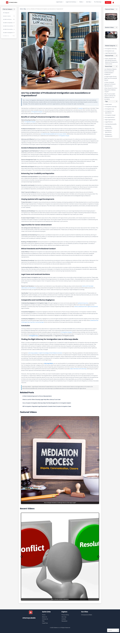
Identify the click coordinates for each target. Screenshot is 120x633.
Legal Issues (59, 1)
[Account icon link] (113, 2)
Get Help (88, 1)
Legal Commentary (71, 1)
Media (81, 1)
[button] (108, 2)
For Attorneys (97, 1)
